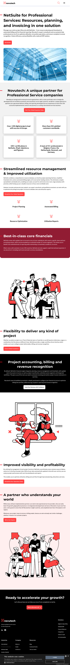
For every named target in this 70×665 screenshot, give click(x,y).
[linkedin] (2, 630)
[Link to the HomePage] (9, 3)
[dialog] (35, 659)
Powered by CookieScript (62, 664)
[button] (64, 3)
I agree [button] (55, 657)
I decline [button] (55, 661)
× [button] (68, 656)
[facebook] (5, 630)
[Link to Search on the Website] (59, 3)
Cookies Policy (39, 661)
